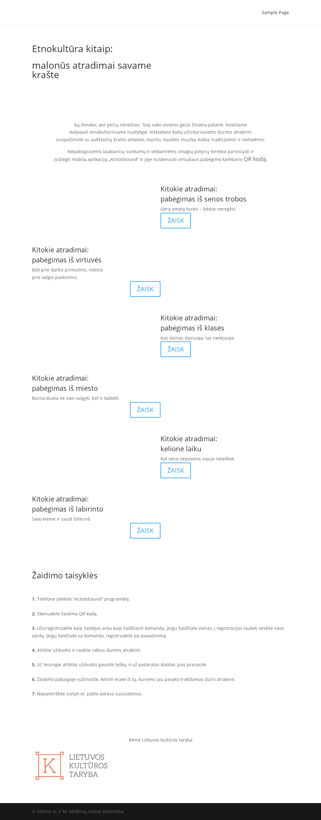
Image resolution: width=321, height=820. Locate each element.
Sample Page (275, 12)
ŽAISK (175, 220)
